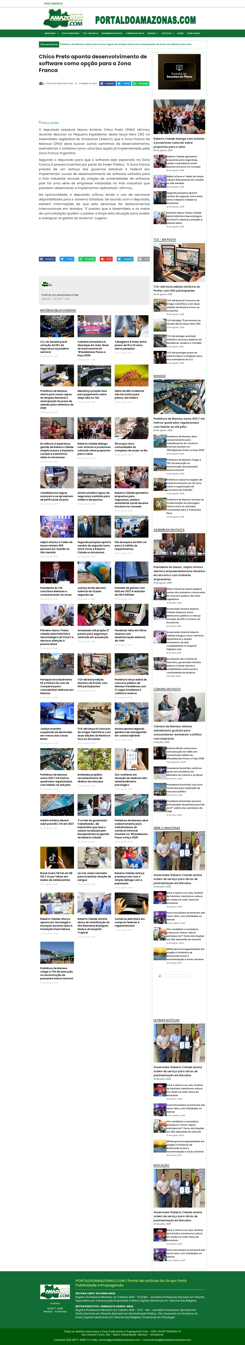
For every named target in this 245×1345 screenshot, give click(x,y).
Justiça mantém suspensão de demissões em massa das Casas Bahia (56, 734)
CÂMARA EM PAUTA (135, 33)
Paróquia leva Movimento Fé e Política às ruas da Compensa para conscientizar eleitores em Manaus (57, 686)
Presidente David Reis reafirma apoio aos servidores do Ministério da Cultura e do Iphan (184, 772)
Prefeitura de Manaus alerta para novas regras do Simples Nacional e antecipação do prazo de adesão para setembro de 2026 (56, 399)
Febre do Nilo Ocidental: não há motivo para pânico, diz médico (129, 394)
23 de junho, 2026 (162, 886)
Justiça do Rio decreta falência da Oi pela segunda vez (92, 591)
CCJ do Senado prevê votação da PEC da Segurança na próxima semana (54, 347)
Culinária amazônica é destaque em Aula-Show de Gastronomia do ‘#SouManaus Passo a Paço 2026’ (93, 348)
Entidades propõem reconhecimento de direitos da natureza (90, 778)
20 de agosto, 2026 (175, 363)
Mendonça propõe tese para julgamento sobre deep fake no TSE (92, 394)
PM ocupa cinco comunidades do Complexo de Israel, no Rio (131, 447)
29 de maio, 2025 (174, 778)
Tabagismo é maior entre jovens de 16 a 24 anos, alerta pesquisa (131, 345)
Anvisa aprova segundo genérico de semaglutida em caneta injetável (130, 732)
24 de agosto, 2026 (175, 327)
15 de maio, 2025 (174, 815)
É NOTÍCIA (166, 33)
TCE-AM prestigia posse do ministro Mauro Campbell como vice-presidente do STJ (184, 356)
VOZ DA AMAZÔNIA (70, 33)
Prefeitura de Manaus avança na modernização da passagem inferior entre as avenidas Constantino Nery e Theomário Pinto (185, 506)
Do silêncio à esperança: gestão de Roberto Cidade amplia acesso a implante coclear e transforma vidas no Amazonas (56, 450)
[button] (107, 83)
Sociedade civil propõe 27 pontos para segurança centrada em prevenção (93, 634)
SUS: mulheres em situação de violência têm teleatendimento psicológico (131, 780)
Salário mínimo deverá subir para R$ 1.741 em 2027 (57, 822)
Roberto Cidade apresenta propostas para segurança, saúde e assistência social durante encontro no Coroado (131, 499)
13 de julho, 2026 (161, 742)
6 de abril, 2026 (173, 676)
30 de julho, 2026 (174, 602)
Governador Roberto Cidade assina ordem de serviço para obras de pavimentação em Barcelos (178, 879)
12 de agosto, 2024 (175, 943)
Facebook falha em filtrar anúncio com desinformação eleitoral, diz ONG (131, 635)
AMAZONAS (50, 33)
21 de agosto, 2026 (175, 346)
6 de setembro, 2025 (176, 762)
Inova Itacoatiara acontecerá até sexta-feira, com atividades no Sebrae (185, 916)
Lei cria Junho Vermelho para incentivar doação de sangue (94, 876)
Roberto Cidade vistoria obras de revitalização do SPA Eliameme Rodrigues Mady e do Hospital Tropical (94, 925)
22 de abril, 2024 (174, 963)
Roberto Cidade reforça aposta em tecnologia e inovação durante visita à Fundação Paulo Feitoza (56, 924)
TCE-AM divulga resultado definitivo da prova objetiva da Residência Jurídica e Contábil (184, 339)
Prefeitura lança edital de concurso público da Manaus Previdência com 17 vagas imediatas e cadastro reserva (131, 686)
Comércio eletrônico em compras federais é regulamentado (130, 922)
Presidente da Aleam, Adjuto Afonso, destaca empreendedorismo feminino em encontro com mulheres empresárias (179, 573)
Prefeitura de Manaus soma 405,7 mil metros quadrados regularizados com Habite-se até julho (56, 780)
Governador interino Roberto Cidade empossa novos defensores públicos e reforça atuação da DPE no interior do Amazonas (183, 615)
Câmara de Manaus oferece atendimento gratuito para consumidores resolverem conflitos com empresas (178, 733)
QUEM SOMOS (193, 33)
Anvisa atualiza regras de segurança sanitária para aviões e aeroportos (94, 496)
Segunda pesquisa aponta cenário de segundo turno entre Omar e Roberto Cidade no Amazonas (94, 547)
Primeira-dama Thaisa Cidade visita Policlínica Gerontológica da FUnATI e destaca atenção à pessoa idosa (57, 637)
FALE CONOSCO (53, 3)
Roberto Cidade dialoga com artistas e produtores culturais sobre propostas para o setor (94, 449)
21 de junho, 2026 (174, 906)
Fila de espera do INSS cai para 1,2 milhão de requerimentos (130, 545)
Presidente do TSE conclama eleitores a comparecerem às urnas (56, 591)
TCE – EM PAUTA (90, 33)
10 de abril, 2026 (173, 626)
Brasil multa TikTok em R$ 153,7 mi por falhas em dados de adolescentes (56, 876)
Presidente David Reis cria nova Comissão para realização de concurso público (184, 788)
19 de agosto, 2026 (163, 582)
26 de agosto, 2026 (163, 150)
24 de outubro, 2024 (175, 923)
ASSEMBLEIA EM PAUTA (111, 33)
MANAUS (152, 33)
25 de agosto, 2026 (175, 170)
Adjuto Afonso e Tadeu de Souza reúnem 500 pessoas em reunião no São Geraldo (56, 547)
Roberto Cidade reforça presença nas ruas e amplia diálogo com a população (129, 878)
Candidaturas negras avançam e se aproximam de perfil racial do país (56, 496)
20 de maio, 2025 (174, 795)
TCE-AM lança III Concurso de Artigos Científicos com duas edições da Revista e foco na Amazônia (94, 734)
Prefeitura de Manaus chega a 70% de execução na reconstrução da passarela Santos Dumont (56, 973)
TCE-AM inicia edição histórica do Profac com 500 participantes (92, 683)
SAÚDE (180, 33)
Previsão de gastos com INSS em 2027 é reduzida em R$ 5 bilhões (130, 591)
